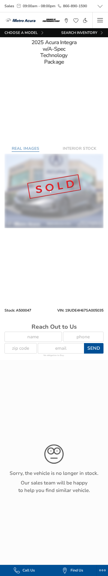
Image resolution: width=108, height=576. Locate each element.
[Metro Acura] (20, 20)
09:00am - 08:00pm (39, 6)
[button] (66, 20)
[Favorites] (76, 20)
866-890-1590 (75, 6)
